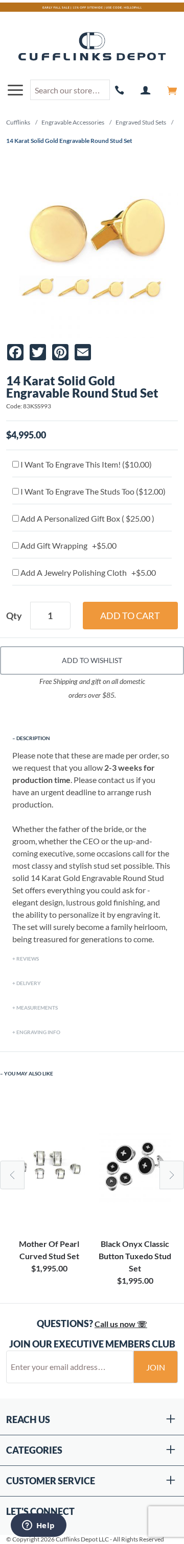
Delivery (28, 983)
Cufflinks (18, 122)
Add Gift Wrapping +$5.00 (68, 545)
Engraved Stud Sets (141, 122)
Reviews (27, 958)
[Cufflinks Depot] (92, 47)
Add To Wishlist (92, 660)
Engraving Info (38, 1032)
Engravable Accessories (72, 122)
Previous (12, 1175)
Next (171, 1175)
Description (33, 738)
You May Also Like (28, 1073)
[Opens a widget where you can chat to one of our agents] (38, 1526)
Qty (14, 615)
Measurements (37, 1007)
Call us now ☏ (121, 1324)
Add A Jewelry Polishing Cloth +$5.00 (87, 572)
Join (155, 1367)
